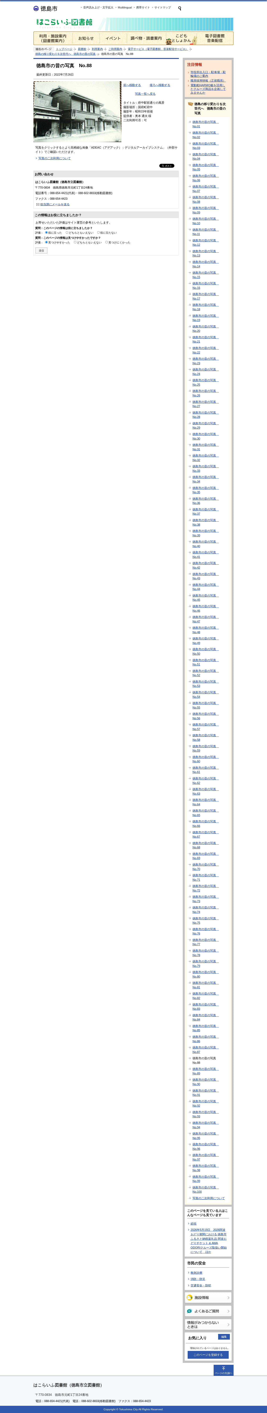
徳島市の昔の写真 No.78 (206, 953)
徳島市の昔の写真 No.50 (206, 651)
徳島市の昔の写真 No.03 (206, 146)
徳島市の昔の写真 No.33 (206, 468)
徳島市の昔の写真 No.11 (206, 232)
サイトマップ (162, 7)
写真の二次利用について (55, 158)
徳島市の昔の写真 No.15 (206, 275)
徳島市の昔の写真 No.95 (206, 1136)
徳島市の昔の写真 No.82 (206, 996)
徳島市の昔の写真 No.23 (206, 361)
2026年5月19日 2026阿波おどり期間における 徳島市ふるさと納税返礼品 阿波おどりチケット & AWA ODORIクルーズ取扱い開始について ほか (209, 1241)
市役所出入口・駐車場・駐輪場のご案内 (208, 74)
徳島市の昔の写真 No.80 (206, 974)
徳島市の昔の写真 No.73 (206, 899)
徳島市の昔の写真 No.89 (206, 1071)
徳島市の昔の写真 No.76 (206, 931)
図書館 (82, 49)
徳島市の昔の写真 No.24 (206, 372)
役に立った (55, 232)
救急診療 (196, 1272)
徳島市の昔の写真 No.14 (206, 264)
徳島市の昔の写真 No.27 (206, 404)
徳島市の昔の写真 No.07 (206, 189)
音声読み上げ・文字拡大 (98, 7)
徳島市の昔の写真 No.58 (206, 737)
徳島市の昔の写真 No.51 (206, 662)
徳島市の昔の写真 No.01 (206, 124)
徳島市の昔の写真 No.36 (206, 501)
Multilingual (125, 7)
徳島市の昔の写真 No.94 (206, 1125)
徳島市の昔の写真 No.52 (206, 673)
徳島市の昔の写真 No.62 (206, 781)
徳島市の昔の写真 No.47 (206, 619)
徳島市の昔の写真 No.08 (206, 199)
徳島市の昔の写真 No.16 (206, 286)
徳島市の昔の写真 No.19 (206, 318)
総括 (193, 1223)
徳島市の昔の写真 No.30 (206, 436)
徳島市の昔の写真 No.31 (206, 447)
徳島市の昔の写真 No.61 (206, 770)
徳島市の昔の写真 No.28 (206, 415)
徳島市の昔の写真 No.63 (206, 791)
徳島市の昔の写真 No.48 (206, 630)
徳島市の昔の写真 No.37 (206, 512)
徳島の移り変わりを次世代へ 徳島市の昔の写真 (65, 53)
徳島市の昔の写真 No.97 (206, 1157)
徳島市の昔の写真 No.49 (206, 641)
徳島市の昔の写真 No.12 (206, 243)
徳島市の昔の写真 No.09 (206, 210)
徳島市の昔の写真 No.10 (206, 221)
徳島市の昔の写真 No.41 (206, 555)
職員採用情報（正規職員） (208, 80)
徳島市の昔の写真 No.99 (206, 1179)
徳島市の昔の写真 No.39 (206, 533)
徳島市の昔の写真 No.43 (206, 576)
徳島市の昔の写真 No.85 (206, 1028)
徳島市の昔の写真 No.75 (206, 921)
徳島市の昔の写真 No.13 (206, 253)
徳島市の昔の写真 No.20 (206, 329)
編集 (224, 1336)
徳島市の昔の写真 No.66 (206, 824)
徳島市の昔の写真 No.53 (206, 684)
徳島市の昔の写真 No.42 (206, 565)
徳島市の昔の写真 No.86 (206, 1039)
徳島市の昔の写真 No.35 (206, 490)
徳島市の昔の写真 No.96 (206, 1146)
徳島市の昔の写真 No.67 (206, 834)
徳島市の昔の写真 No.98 (206, 1168)
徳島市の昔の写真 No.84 (206, 1017)
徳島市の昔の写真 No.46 (206, 608)
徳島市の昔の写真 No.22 (206, 350)
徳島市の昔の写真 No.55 (206, 705)
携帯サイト (143, 7)
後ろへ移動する (160, 85)
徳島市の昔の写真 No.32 (206, 458)
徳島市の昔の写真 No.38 (206, 522)
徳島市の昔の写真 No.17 (206, 296)
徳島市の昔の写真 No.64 (206, 802)
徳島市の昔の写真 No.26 (206, 393)
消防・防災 (198, 1279)
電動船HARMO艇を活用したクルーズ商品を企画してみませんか (208, 89)
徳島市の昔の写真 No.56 (206, 716)
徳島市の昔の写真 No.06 (206, 178)
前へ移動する (132, 85)
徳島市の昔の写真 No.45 (206, 598)
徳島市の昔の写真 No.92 (206, 1103)
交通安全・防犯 (201, 1285)
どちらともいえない (81, 232)
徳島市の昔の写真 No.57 (206, 727)
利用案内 (97, 49)
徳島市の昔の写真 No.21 (206, 339)
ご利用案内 (115, 49)
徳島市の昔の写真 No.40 (206, 544)
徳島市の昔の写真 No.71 (206, 877)
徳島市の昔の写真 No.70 (206, 867)
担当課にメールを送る (55, 204)
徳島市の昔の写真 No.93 (206, 1114)
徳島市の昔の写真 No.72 (206, 888)
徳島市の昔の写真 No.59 (206, 748)
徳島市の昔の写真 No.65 (206, 813)
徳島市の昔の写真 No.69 (206, 856)
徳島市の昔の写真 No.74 (206, 910)
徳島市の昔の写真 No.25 (206, 382)
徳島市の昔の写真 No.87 (206, 1050)
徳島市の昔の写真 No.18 (206, 307)
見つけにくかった (119, 242)
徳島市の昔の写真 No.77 (206, 942)
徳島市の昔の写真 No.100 (206, 1190)
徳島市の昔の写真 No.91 (206, 1093)
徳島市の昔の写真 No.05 (206, 167)
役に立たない (108, 232)
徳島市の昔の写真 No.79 (206, 964)
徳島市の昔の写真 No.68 (206, 845)
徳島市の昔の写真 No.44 (206, 587)
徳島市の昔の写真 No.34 (206, 479)
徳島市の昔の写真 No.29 (206, 425)
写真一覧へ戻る (145, 93)
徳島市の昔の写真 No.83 (206, 1007)
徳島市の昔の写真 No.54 (206, 694)
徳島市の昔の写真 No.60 (206, 759)
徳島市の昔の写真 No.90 (206, 1082)
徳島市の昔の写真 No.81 (206, 985)
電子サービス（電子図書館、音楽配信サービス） (158, 49)
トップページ (64, 49)
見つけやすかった (59, 242)
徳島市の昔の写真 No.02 (206, 135)
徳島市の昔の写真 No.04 (206, 156)
